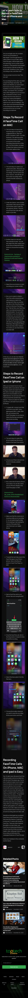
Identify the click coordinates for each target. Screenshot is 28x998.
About (17, 976)
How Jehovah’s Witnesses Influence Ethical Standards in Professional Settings (14, 905)
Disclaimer (14, 988)
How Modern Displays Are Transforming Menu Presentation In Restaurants (14, 928)
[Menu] (25, 2)
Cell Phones (5, 24)
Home (5, 976)
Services (11, 976)
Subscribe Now (14, 967)
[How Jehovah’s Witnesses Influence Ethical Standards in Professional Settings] (14, 895)
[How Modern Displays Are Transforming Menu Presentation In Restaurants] (14, 918)
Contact (14, 979)
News (23, 976)
